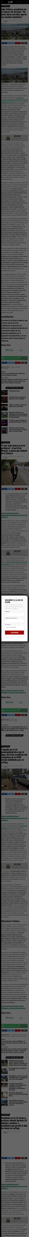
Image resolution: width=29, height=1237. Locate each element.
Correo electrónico (11, 618)
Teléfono (8, 624)
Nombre (7, 611)
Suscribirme (14, 633)
